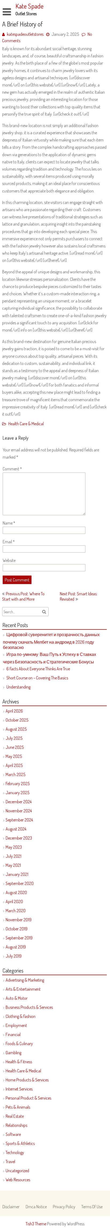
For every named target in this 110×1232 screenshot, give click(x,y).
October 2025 (17, 720)
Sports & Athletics (20, 1143)
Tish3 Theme (36, 1223)
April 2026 (14, 711)
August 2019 (16, 947)
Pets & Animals (18, 1107)
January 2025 (17, 792)
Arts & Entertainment (23, 989)
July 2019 (14, 956)
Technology (15, 1152)
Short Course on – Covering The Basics (37, 677)
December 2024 (19, 801)
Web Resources (18, 1179)
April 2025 (14, 765)
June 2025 (15, 747)
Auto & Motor (17, 998)
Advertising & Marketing (25, 980)
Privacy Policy (64, 1206)
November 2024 (19, 810)
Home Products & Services (27, 1080)
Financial (13, 1034)
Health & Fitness (19, 1061)
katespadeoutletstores (25, 34)
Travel (10, 1161)
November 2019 (19, 919)
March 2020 (16, 910)
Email (9, 541)
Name (9, 523)
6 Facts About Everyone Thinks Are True (38, 668)
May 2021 (13, 865)
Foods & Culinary (19, 1043)
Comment (12, 468)
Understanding (18, 687)
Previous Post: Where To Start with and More (23, 596)
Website (9, 560)
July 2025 (14, 738)
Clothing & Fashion (21, 1016)
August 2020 (16, 892)
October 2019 (17, 928)
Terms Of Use (92, 1206)
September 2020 (20, 883)
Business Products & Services (29, 1007)
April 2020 (14, 901)
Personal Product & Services (28, 1098)
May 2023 (14, 847)
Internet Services (19, 1089)
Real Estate (15, 1116)
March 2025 (15, 774)
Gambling (13, 1052)
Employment (16, 1025)
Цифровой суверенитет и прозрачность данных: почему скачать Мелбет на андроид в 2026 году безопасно (51, 641)
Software (13, 1134)
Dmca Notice (36, 1206)
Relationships (16, 1125)
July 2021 (13, 856)
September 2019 (19, 937)
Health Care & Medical (26, 423)
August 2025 (16, 729)
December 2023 (19, 838)
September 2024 (19, 819)
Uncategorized (17, 1170)
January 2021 (17, 874)
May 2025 (14, 756)
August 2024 (16, 829)
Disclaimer (10, 1206)
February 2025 (18, 783)
